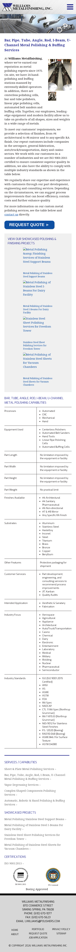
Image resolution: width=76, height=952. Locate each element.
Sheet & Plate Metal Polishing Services (29, 769)
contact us (11, 214)
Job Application (38, 937)
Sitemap (61, 933)
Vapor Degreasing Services (21, 784)
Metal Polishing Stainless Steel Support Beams (34, 819)
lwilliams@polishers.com (42, 921)
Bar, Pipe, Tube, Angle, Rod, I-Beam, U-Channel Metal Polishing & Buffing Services (34, 776)
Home (14, 930)
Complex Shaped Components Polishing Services (30, 792)
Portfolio (38, 929)
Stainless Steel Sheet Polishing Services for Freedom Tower (32, 836)
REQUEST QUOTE (29, 224)
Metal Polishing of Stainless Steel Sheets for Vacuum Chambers (32, 846)
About (15, 934)
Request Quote (38, 933)
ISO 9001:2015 (13, 863)
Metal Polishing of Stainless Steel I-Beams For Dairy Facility (33, 827)
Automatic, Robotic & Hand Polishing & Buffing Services (34, 802)
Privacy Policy (61, 929)
